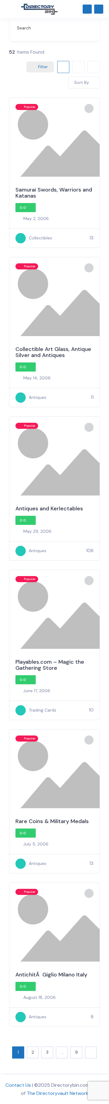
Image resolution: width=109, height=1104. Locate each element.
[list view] (78, 67)
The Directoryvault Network (57, 1093)
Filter (43, 66)
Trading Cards (42, 710)
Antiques (37, 397)
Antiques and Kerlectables (49, 508)
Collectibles (40, 238)
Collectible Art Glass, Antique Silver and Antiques (53, 352)
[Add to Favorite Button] (89, 108)
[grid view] (63, 67)
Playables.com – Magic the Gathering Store (49, 665)
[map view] (94, 67)
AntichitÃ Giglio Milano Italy (51, 974)
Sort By (81, 82)
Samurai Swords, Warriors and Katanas (53, 192)
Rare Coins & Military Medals (52, 821)
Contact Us (18, 1085)
